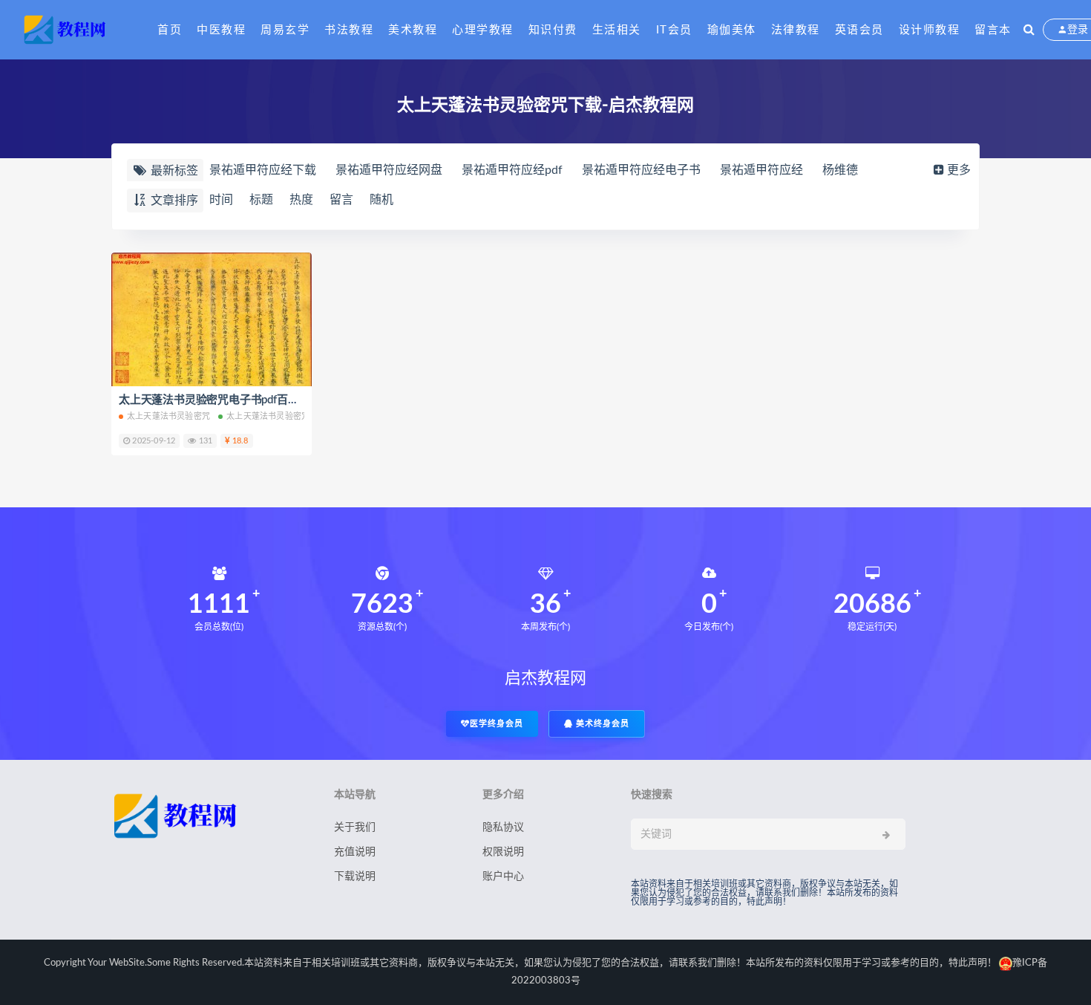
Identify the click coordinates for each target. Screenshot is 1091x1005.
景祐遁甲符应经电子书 (641, 170)
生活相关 (616, 30)
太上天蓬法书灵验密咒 (168, 416)
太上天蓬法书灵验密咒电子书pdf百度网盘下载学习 (241, 400)
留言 (341, 200)
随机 (381, 200)
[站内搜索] (1029, 30)
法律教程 (795, 30)
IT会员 (674, 30)
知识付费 (552, 30)
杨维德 (840, 170)
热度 (301, 200)
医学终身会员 (496, 724)
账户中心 (503, 876)
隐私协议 (503, 827)
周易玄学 (285, 30)
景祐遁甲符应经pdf (512, 170)
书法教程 (348, 30)
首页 (169, 30)
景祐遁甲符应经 (761, 170)
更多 (959, 170)
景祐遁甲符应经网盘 (388, 170)
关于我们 (355, 827)
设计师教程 (929, 30)
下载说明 (355, 876)
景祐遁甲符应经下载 (262, 170)
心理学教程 (483, 30)
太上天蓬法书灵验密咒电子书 (280, 416)
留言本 (993, 30)
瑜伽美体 (731, 30)
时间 (221, 200)
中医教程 (221, 30)
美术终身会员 (601, 724)
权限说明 (503, 852)
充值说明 (355, 852)
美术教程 (412, 30)
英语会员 (859, 30)
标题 (261, 200)
